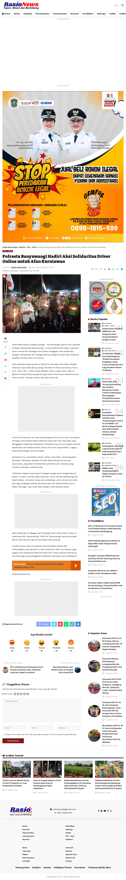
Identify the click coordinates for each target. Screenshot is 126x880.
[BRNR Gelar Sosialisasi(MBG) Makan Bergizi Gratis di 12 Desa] (94, 467)
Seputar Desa (109, 350)
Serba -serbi (109, 325)
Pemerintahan (110, 465)
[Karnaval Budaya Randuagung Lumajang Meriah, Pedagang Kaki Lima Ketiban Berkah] (94, 666)
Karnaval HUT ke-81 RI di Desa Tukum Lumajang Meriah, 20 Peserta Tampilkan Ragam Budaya (112, 643)
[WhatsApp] (111, 811)
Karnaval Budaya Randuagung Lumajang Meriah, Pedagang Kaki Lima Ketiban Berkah (112, 664)
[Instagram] (108, 811)
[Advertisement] (46, 409)
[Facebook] (98, 811)
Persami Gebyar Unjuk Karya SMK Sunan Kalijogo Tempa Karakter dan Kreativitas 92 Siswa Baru (105, 585)
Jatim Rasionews (19, 267)
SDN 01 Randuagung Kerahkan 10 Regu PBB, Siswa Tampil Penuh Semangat (104, 543)
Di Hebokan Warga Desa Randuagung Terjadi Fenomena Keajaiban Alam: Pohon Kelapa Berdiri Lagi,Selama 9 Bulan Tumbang (112, 361)
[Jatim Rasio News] (21, 5)
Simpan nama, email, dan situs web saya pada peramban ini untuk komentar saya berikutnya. (41, 734)
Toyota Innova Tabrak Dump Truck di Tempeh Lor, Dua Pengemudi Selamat (15, 783)
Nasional (108, 323)
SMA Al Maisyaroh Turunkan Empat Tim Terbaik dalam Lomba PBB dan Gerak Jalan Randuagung (105, 529)
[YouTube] (105, 811)
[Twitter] (101, 811)
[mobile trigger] (121, 6)
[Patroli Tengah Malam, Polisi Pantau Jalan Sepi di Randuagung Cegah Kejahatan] (47, 769)
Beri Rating (8, 694)
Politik (107, 409)
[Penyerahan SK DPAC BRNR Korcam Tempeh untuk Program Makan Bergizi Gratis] (94, 327)
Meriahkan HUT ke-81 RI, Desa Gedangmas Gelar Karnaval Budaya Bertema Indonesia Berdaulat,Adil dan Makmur (112, 733)
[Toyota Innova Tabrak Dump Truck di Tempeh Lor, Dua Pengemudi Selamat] (16, 769)
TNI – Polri (7, 251)
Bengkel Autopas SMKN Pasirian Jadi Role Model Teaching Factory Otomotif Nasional (104, 558)
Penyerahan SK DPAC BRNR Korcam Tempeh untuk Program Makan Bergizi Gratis (112, 334)
